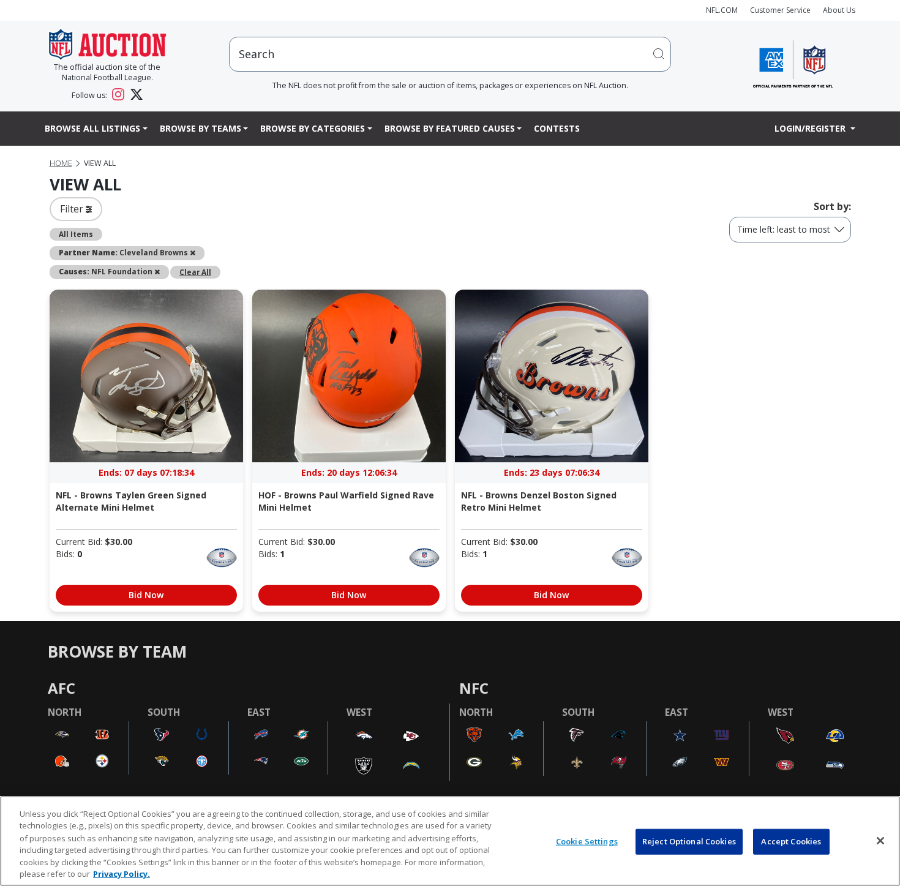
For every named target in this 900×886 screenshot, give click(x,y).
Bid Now (146, 595)
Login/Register (811, 128)
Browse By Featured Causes (449, 128)
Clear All (195, 272)
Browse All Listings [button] (92, 128)
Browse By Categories (312, 128)
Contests (557, 128)
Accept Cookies (791, 841)
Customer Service (780, 10)
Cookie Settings (587, 841)
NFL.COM (722, 10)
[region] (450, 841)
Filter (73, 209)
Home (61, 163)
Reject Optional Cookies (689, 841)
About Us (839, 10)
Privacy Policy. (121, 873)
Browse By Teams (200, 128)
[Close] (880, 840)
